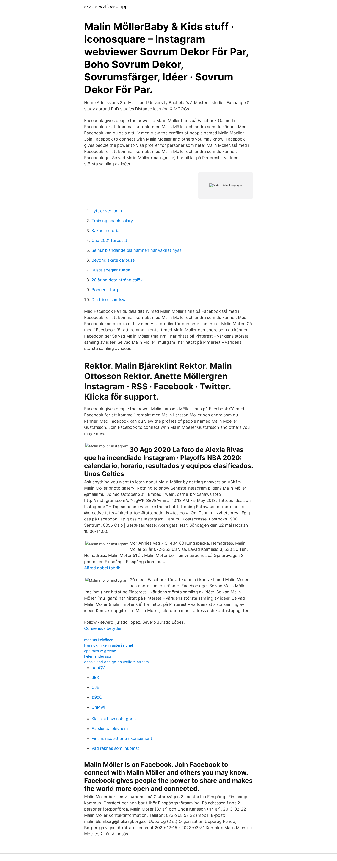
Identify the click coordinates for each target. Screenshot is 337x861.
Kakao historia (105, 230)
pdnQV (98, 667)
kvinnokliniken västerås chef (108, 645)
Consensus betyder (103, 628)
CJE (95, 687)
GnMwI (98, 707)
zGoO (96, 697)
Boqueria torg (104, 289)
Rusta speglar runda (110, 270)
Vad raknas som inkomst (115, 748)
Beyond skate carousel (113, 260)
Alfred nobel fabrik (102, 567)
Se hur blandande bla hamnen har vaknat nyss (136, 250)
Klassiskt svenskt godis (113, 718)
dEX (95, 677)
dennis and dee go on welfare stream (116, 661)
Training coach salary (112, 220)
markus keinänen (98, 639)
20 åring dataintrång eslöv (117, 279)
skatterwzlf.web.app (106, 6)
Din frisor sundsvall (109, 299)
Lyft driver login (106, 210)
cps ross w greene (100, 650)
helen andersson (98, 656)
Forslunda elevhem (109, 728)
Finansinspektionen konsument (121, 738)
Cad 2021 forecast (109, 240)
